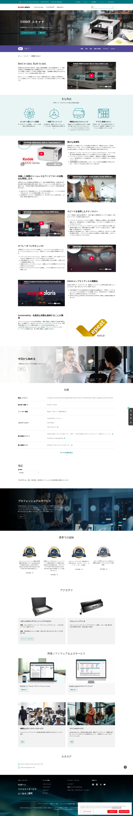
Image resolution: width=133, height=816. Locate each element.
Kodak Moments (45, 2)
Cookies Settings (87, 811)
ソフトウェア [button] (50, 7)
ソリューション (47, 784)
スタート (21, 369)
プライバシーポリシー (43, 803)
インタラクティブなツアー (28, 32)
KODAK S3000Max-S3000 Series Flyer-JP (30, 764)
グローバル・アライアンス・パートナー (78, 790)
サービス (45, 793)
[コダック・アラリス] (24, 7)
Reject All (112, 811)
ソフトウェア (46, 787)
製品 (20, 49)
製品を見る (24, 689)
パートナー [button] (101, 2)
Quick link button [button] (128, 408)
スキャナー (26, 56)
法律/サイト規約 (54, 803)
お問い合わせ (111, 2)
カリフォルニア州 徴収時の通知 (67, 803)
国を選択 (20, 469)
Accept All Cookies (124, 811)
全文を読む (28, 573)
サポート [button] (86, 2)
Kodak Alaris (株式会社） (57, 2)
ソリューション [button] (38, 7)
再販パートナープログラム (74, 787)
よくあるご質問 (25, 793)
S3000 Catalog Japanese (26, 767)
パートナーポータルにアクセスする (30, 2)
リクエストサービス (27, 789)
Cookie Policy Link (116, 807)
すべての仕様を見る (66, 452)
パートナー (70, 784)
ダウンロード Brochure (27, 639)
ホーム (20, 56)
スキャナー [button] (60, 7)
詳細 (22, 741)
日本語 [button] (78, 2)
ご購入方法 (42, 32)
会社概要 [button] (93, 2)
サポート (26, 49)
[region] (105, 808)
